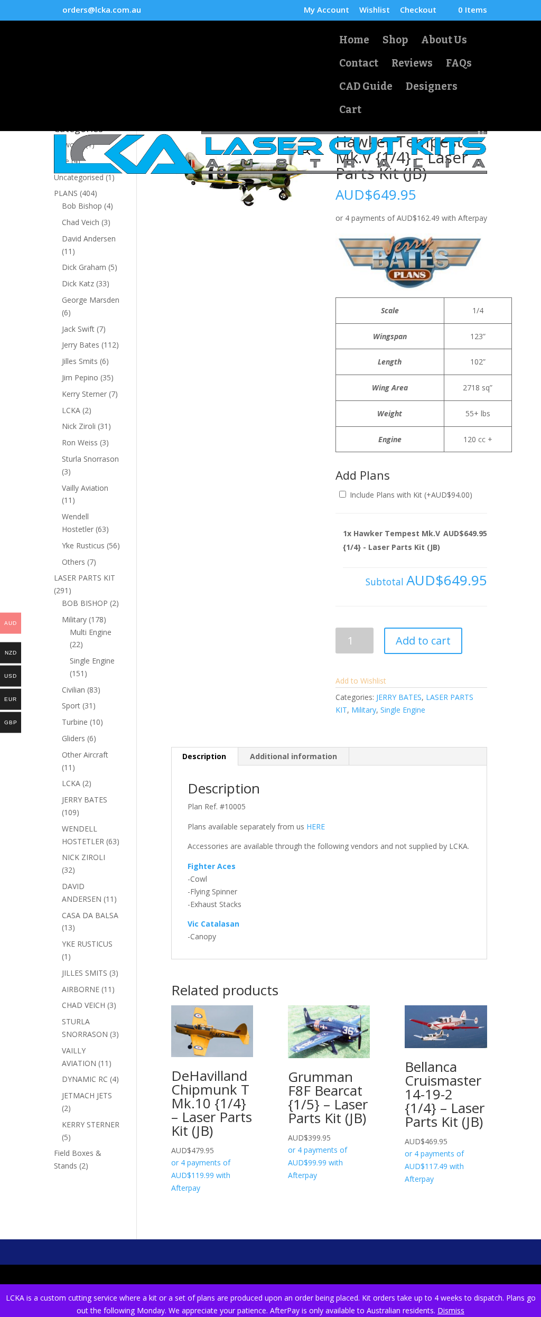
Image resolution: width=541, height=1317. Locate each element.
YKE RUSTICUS (87, 944)
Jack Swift (78, 329)
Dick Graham (84, 267)
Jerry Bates (80, 345)
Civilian (73, 690)
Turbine (75, 722)
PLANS (66, 193)
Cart (350, 111)
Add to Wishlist (360, 681)
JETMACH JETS (87, 1095)
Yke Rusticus (83, 545)
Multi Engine (90, 632)
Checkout (418, 10)
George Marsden (90, 300)
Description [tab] (204, 756)
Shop (395, 41)
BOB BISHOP (85, 603)
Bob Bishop (82, 206)
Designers (432, 87)
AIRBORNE (80, 989)
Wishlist (374, 10)
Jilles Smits (80, 361)
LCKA (71, 410)
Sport (71, 705)
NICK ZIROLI (83, 857)
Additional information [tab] (293, 756)
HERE (315, 826)
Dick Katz (78, 283)
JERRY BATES (399, 697)
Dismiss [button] (450, 1310)
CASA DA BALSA (90, 915)
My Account (326, 10)
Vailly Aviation (85, 488)
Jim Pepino (80, 377)
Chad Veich (80, 222)
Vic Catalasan (213, 924)
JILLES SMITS (84, 973)
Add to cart (423, 640)
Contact (358, 64)
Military (363, 710)
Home (354, 41)
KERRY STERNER (90, 1124)
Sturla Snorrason (90, 459)
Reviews (412, 64)
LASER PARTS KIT (84, 578)
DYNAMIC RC (85, 1079)
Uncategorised (79, 177)
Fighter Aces (212, 866)
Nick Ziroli (79, 426)
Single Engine (402, 710)
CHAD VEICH (83, 1005)
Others (73, 562)
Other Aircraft (85, 755)
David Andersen (89, 238)
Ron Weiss (80, 442)
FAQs (459, 64)
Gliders (73, 738)
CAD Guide (366, 87)
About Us (444, 41)
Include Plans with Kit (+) (410, 495)
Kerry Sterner (84, 394)
